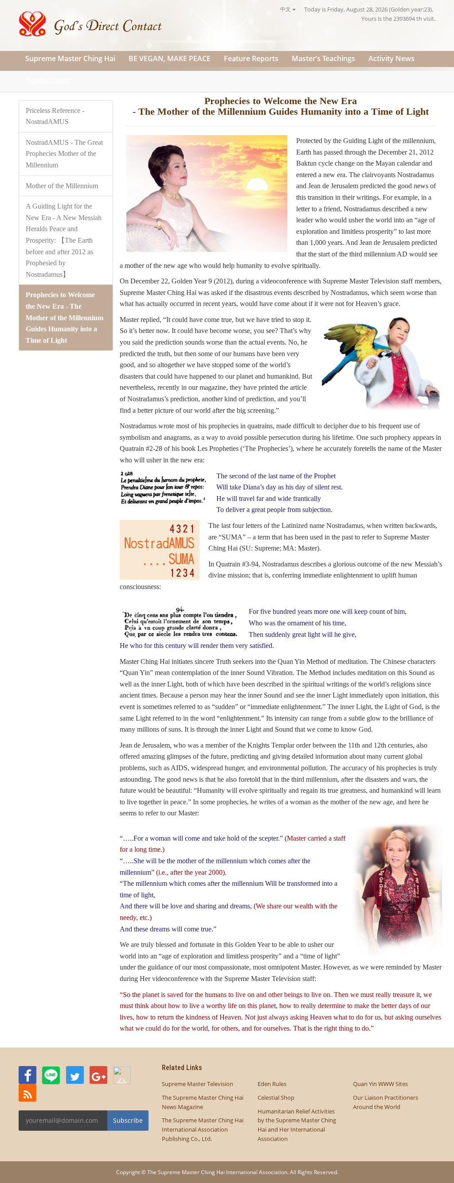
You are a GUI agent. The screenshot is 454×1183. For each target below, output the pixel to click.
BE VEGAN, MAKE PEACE (170, 58)
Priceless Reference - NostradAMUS (55, 116)
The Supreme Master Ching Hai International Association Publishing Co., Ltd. (202, 1129)
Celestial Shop (276, 1098)
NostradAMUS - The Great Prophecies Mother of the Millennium (64, 154)
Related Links (47, 80)
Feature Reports (251, 58)
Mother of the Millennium (62, 186)
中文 (286, 9)
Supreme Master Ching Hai (70, 58)
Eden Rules (272, 1084)
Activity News (391, 58)
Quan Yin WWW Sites (380, 1084)
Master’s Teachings (323, 58)
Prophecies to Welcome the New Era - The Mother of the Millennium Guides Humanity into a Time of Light (64, 317)
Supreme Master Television (197, 1084)
